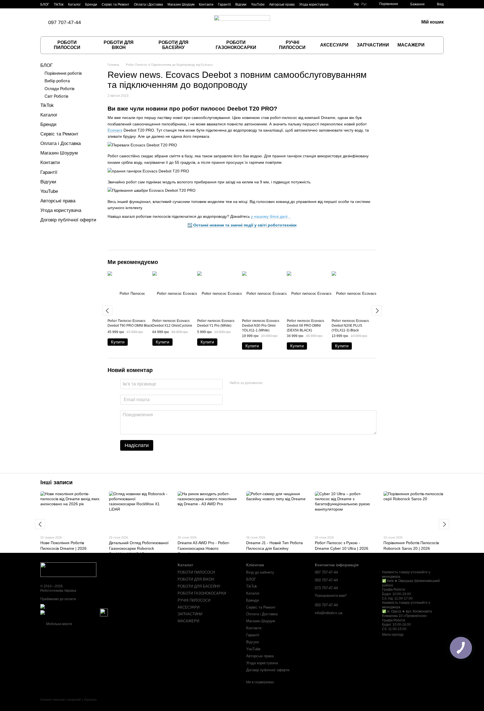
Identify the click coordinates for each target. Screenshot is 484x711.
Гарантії (224, 4)
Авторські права (282, 4)
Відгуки (240, 4)
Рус (364, 4)
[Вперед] (377, 310)
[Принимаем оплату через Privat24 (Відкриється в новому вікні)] (69, 612)
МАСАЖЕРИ (411, 45)
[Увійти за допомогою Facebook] (268, 383)
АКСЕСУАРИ (334, 45)
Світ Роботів (56, 96)
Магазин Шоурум (180, 4)
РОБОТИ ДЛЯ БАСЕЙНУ (174, 45)
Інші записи (56, 482)
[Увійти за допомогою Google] (277, 383)
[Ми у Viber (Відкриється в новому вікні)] (120, 22)
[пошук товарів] (434, 45)
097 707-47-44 (64, 22)
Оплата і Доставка (148, 4)
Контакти (206, 4)
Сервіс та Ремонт (115, 4)
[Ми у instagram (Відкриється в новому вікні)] (113, 22)
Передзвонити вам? (331, 596)
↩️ (242, 225)
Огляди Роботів (60, 88)
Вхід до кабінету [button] (260, 572)
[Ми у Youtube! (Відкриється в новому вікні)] (133, 22)
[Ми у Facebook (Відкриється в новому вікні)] (106, 22)
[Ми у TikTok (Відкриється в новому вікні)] (100, 22)
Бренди (91, 4)
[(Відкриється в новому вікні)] (104, 612)
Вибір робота (57, 80)
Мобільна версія (58, 624)
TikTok (59, 4)
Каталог (74, 4)
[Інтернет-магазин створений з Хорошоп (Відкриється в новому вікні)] (68, 704)
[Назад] (107, 310)
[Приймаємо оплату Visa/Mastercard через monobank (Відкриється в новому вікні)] (84, 606)
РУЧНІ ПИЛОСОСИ (292, 45)
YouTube (258, 4)
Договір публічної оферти (68, 220)
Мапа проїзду (393, 635)
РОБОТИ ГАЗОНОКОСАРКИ (236, 45)
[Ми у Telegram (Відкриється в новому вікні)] (127, 22)
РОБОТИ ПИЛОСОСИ (67, 45)
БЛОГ (44, 4)
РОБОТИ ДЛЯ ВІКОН (119, 45)
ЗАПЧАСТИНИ (373, 45)
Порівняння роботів (63, 73)
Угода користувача (314, 4)
